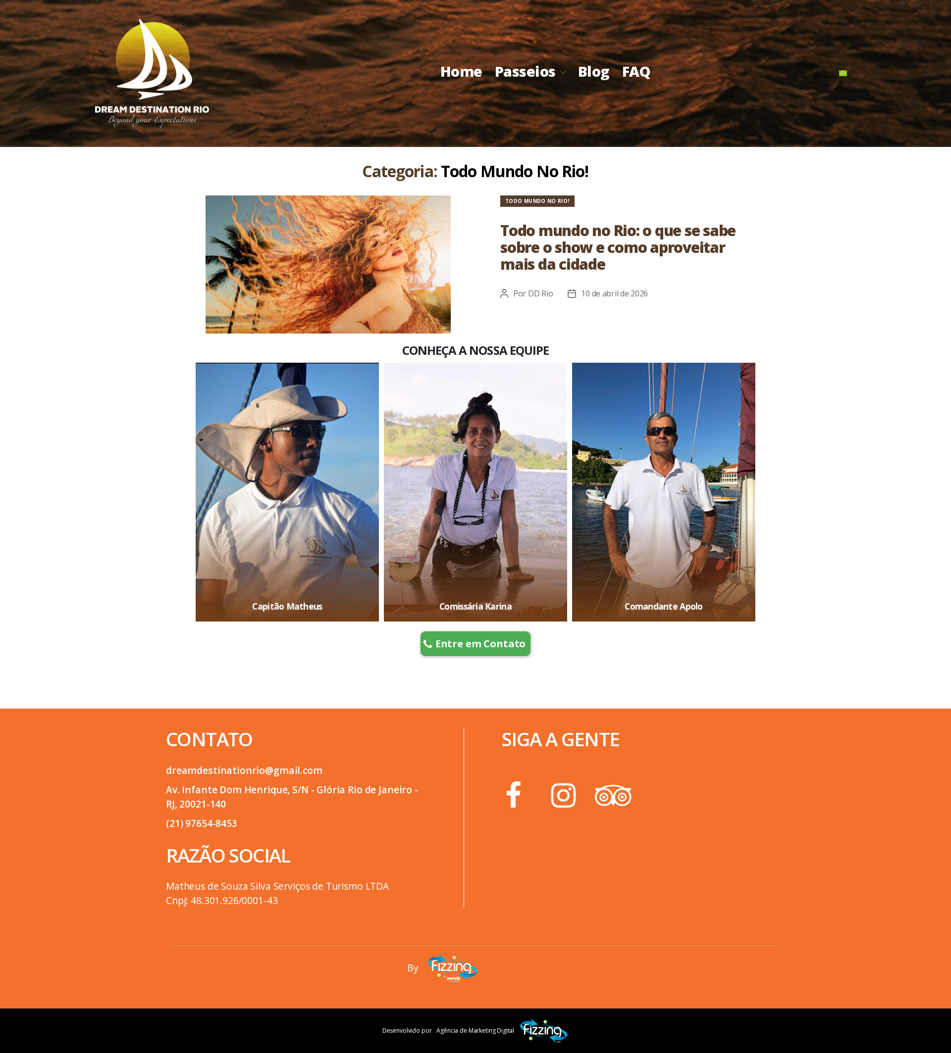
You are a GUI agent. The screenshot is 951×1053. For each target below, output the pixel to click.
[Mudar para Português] (843, 73)
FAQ (636, 71)
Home (461, 71)
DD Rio (540, 293)
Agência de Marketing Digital (475, 1030)
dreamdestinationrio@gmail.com (244, 770)
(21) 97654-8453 (201, 823)
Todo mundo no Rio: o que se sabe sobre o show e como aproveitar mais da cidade (618, 247)
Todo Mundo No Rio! (537, 200)
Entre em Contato (480, 643)
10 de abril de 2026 (614, 293)
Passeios (525, 71)
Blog (594, 71)
